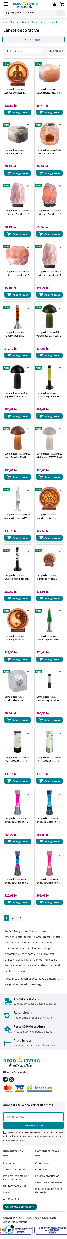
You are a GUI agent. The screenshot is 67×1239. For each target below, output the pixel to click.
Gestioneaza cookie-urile (20, 1206)
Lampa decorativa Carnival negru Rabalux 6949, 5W (48, 698)
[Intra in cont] (56, 4)
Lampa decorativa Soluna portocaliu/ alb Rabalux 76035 (48, 90)
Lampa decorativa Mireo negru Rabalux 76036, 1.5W (17, 394)
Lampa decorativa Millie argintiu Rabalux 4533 (17, 516)
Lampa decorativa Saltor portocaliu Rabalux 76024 (49, 151)
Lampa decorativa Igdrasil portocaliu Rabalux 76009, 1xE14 (47, 577)
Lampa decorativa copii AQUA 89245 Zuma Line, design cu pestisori (49, 759)
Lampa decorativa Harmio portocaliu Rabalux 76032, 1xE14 (15, 637)
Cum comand (43, 1163)
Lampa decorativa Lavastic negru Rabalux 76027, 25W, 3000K (16, 577)
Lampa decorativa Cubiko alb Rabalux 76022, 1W (14, 698)
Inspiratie (9, 1163)
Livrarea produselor (47, 1176)
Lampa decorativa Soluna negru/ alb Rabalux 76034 (14, 151)
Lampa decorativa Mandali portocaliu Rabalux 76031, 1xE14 (47, 516)
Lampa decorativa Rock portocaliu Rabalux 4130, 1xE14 (49, 273)
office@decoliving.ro (19, 1072)
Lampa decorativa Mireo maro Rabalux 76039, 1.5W (17, 455)
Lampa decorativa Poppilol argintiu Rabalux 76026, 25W (15, 333)
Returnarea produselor (49, 1182)
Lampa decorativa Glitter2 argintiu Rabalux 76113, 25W (49, 637)
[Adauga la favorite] (28, 64)
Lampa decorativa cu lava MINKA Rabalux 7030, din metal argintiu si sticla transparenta (16, 820)
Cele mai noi (23, 51)
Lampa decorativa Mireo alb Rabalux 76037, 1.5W (49, 455)
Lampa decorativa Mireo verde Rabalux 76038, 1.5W (49, 333)
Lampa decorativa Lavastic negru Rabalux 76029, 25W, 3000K (48, 394)
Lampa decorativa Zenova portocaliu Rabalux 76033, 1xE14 (15, 90)
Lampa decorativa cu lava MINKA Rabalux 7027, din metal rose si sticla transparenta (48, 880)
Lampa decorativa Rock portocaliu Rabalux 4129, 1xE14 (17, 273)
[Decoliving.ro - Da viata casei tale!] (25, 4)
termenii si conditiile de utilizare (41, 1132)
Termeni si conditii (14, 1169)
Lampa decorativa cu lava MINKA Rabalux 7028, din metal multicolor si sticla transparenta (15, 880)
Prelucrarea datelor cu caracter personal (16, 1177)
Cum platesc (42, 1169)
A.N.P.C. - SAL (11, 1198)
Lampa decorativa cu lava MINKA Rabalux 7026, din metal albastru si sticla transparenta (49, 820)
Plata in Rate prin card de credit (48, 1190)
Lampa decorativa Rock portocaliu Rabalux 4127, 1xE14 (17, 212)
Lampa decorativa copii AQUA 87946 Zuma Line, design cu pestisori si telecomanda (17, 759)
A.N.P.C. (8, 1192)
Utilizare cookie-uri (14, 1186)
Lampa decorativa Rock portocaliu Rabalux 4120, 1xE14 (49, 212)
